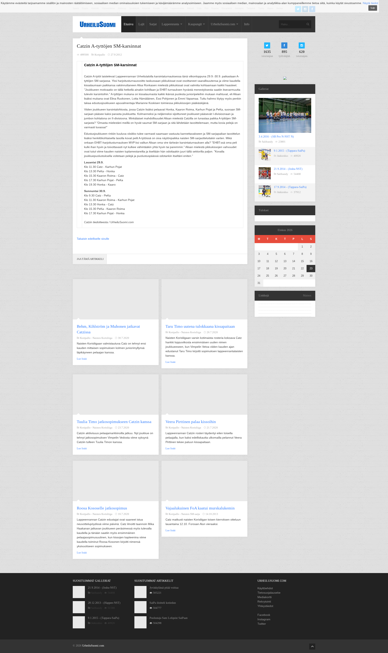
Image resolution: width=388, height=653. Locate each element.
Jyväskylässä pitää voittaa (164, 587)
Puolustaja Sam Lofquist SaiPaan (169, 617)
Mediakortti (264, 597)
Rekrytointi (264, 601)
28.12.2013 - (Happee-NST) (104, 602)
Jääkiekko (282, 155)
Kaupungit (195, 24)
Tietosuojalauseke (268, 592)
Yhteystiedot (265, 606)
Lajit (141, 24)
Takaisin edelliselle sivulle (93, 238)
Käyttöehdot (265, 588)
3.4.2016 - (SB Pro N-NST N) (276, 136)
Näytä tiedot (370, 3)
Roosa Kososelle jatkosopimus (102, 508)
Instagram (263, 619)
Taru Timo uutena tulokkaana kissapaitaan (200, 326)
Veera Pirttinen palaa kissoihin (191, 421)
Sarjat (153, 24)
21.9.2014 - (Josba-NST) (288, 168)
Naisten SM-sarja (190, 513)
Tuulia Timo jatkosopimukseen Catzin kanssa (114, 421)
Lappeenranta (170, 24)
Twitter (261, 623)
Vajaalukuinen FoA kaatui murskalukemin (200, 508)
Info (246, 24)
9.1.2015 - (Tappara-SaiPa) (289, 150)
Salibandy (267, 141)
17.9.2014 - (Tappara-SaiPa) (290, 187)
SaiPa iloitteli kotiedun (163, 602)
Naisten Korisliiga (102, 337)
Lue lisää (82, 358)
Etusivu (128, 24)
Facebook (263, 614)
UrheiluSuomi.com (223, 24)
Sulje (372, 8)
